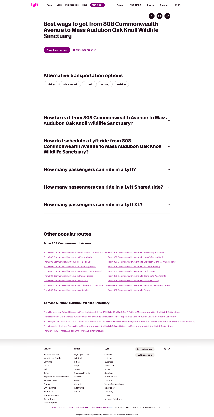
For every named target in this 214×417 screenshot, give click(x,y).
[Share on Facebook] (159, 16)
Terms (53, 407)
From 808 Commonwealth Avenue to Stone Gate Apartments (137, 276)
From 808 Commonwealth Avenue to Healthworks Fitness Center (139, 285)
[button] (107, 120)
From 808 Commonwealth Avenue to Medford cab (68, 257)
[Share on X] (152, 16)
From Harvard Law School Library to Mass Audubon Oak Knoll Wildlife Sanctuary (83, 312)
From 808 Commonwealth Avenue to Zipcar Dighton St (70, 266)
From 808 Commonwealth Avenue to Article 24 (66, 290)
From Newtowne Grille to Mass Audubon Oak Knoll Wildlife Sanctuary (77, 316)
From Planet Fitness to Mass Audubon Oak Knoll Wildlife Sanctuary (140, 326)
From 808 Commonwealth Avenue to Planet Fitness (68, 276)
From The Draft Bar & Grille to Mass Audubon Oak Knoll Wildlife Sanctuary (144, 312)
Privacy (62, 407)
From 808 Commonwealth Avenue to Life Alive (66, 280)
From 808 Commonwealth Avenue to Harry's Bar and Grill (135, 257)
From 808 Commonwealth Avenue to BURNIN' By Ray (133, 280)
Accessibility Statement (78, 407)
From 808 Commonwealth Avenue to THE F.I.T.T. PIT (68, 261)
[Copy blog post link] (167, 16)
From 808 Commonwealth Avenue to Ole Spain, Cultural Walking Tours (142, 261)
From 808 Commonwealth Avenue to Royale (129, 290)
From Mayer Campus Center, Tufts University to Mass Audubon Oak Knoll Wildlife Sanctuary (88, 321)
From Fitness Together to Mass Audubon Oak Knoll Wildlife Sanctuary (142, 316)
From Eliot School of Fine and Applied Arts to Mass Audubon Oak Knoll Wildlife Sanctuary (152, 321)
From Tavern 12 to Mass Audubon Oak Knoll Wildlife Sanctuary (74, 330)
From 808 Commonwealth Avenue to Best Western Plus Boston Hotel (77, 252)
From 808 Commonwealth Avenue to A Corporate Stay (134, 266)
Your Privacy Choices (100, 407)
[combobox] (177, 5)
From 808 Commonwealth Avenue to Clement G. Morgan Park (73, 271)
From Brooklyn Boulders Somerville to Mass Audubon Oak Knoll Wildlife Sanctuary (84, 326)
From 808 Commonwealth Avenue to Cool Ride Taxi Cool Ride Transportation (81, 285)
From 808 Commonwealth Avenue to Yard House (131, 271)
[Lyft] (35, 5)
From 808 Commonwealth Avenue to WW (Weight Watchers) (137, 252)
